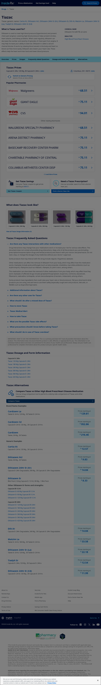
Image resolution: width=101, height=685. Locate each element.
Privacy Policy (51, 683)
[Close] (98, 680)
